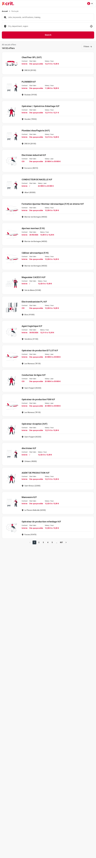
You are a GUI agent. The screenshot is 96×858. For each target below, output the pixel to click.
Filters (86, 46)
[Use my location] (91, 26)
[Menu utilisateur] (90, 3)
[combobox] (47, 27)
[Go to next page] (66, 542)
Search (48, 35)
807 (61, 542)
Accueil (5, 11)
